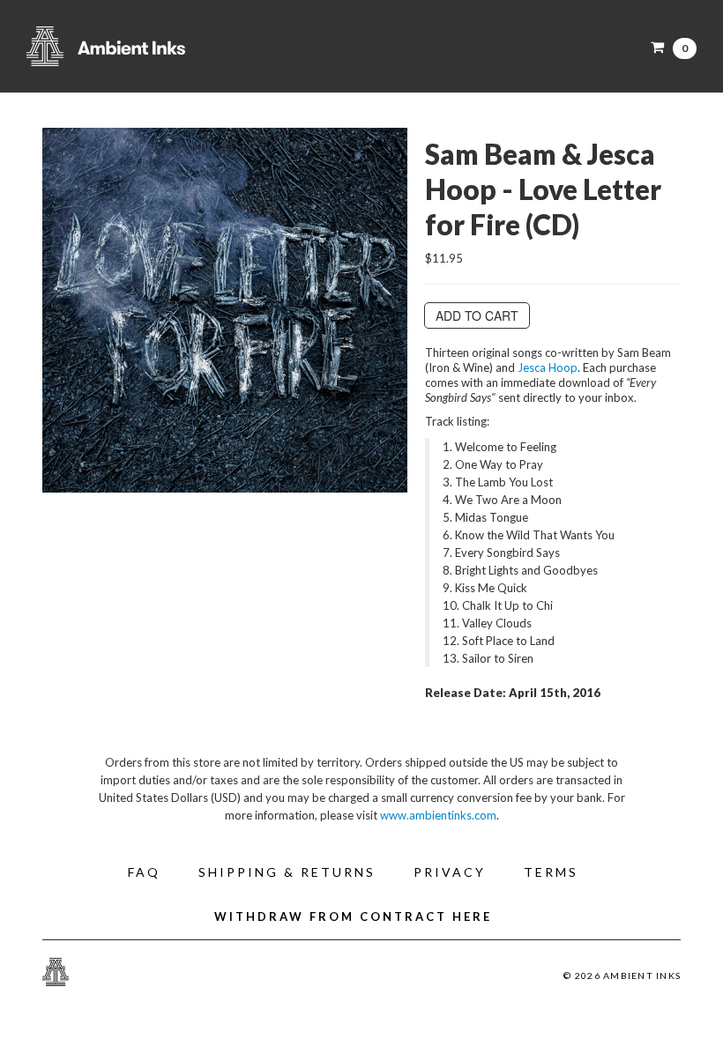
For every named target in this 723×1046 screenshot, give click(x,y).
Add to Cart (477, 315)
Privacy (450, 871)
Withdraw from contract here (353, 916)
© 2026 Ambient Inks (622, 975)
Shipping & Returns (287, 871)
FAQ (144, 871)
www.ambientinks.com (438, 815)
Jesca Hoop (548, 367)
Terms (551, 871)
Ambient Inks (202, 46)
